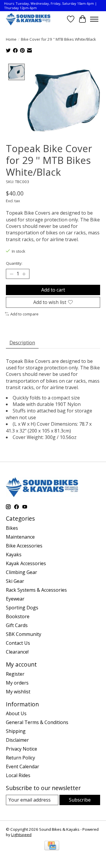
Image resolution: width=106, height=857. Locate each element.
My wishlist (18, 691)
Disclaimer (17, 740)
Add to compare (24, 314)
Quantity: (14, 263)
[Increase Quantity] (24, 274)
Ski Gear (15, 581)
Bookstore (17, 616)
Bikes (12, 528)
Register (15, 674)
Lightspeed (21, 834)
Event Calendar (22, 766)
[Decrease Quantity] (11, 274)
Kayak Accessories (26, 563)
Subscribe (80, 800)
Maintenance (20, 537)
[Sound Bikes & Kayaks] (28, 19)
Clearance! (17, 652)
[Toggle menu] (94, 19)
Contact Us (18, 643)
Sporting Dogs (22, 607)
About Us (16, 713)
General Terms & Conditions (37, 722)
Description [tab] (22, 342)
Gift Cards (17, 625)
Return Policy (20, 757)
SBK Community (23, 634)
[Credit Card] (51, 846)
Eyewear (15, 599)
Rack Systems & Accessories (36, 590)
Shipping (16, 731)
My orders (17, 683)
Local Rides (18, 775)
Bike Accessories (24, 545)
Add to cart (53, 290)
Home (11, 39)
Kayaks (13, 554)
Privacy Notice (21, 749)
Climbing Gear (21, 572)
